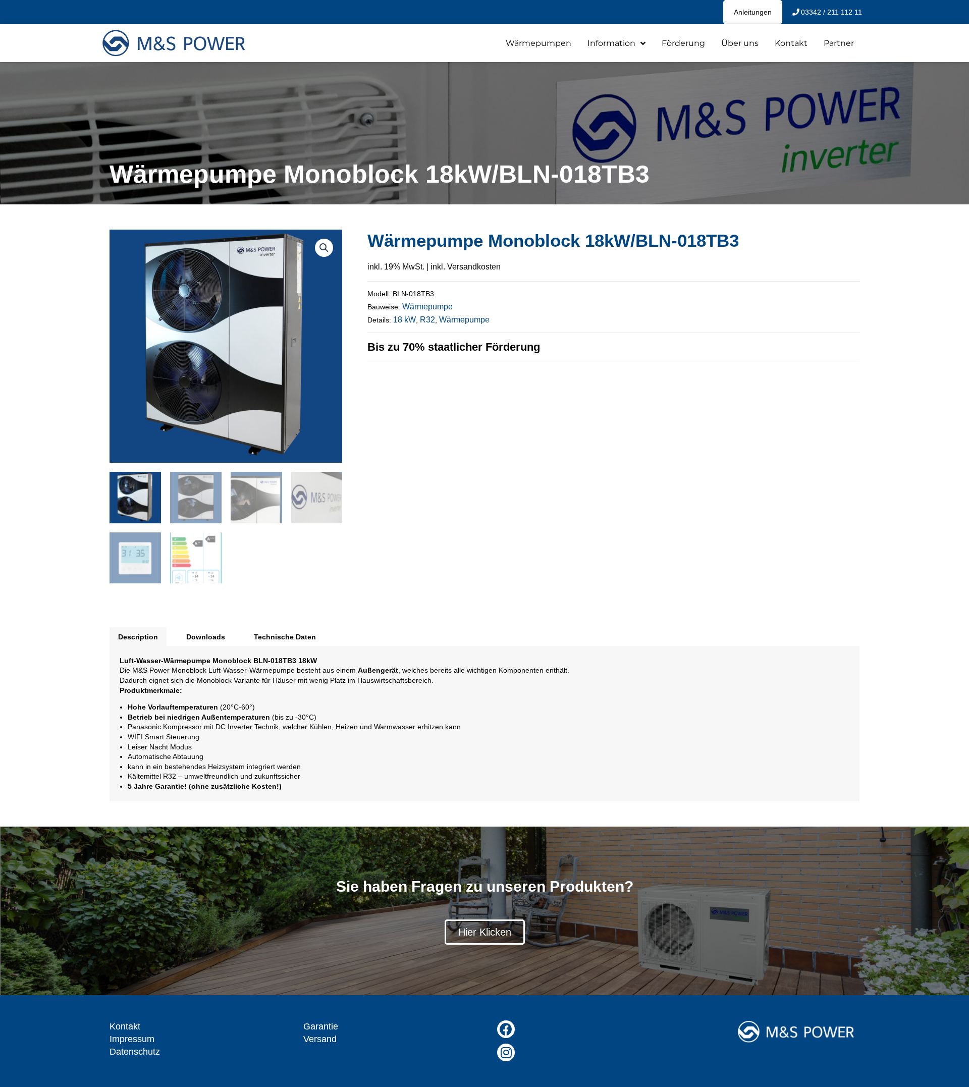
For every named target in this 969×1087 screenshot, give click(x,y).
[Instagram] (506, 1052)
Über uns (740, 43)
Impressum (132, 1039)
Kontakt (791, 43)
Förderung (683, 43)
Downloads (205, 637)
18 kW (404, 319)
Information (611, 43)
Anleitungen (753, 12)
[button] (485, 932)
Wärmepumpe (427, 306)
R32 (427, 319)
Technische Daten (285, 637)
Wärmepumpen (538, 43)
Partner (839, 43)
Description (138, 637)
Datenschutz (135, 1052)
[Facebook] (506, 1029)
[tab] (138, 636)
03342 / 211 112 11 (831, 12)
